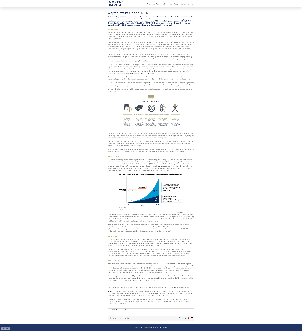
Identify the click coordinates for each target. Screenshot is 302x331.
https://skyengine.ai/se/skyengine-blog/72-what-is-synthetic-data (132, 73)
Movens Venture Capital (122, 310)
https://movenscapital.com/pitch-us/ (177, 287)
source (159, 164)
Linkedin (154, 327)
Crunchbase (164, 327)
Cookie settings (5, 328)
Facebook (159, 327)
